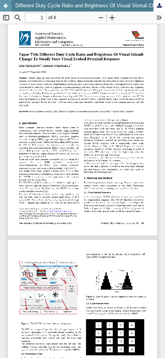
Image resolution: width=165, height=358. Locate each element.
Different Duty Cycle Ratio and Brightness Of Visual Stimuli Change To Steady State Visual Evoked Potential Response (90, 5)
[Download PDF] (159, 6)
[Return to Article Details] (6, 6)
